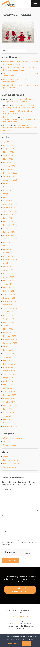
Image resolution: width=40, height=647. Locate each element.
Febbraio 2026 (9, 163)
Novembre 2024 (10, 204)
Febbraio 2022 (9, 249)
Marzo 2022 (8, 246)
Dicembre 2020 (10, 298)
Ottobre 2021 (9, 263)
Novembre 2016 (10, 426)
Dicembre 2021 (9, 256)
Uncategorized (9, 445)
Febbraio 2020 (9, 333)
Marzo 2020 (8, 329)
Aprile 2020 (8, 326)
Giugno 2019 (8, 353)
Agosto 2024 (8, 215)
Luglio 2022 (8, 242)
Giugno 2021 (8, 277)
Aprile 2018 (8, 381)
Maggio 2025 (8, 194)
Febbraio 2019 (9, 364)
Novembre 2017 (10, 399)
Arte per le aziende (15, 626)
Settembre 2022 (10, 239)
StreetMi (7, 441)
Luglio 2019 (8, 350)
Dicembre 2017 (9, 395)
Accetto (26, 644)
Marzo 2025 (8, 197)
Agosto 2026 (8, 142)
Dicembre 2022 (9, 235)
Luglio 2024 (8, 218)
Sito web (5, 532)
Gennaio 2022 (9, 253)
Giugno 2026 (8, 149)
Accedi (6, 457)
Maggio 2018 (8, 378)
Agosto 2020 (8, 312)
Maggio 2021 (8, 281)
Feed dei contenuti (11, 460)
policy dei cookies (14, 643)
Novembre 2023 (10, 225)
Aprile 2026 (8, 156)
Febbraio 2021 (9, 291)
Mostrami (20, 621)
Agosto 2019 (8, 346)
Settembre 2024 (10, 211)
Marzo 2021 (8, 288)
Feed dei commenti (11, 464)
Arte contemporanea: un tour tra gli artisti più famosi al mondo (20, 119)
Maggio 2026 (8, 152)
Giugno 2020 (9, 319)
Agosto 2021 (8, 270)
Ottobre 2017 (9, 402)
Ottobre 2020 (9, 305)
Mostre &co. (29, 626)
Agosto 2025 (8, 183)
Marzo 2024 (8, 222)
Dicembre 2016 (9, 423)
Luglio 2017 (8, 409)
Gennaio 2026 (9, 166)
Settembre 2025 (10, 180)
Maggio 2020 (8, 322)
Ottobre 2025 (9, 176)
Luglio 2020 (8, 315)
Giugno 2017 (8, 412)
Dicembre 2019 (9, 336)
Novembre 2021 (10, 260)
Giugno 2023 (8, 229)
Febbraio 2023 (9, 232)
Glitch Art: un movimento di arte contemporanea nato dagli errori (20, 127)
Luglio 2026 (8, 145)
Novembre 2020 (10, 301)
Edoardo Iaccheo (10, 117)
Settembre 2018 (10, 374)
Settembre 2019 (10, 343)
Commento (7, 490)
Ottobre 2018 (9, 371)
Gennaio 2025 (9, 201)
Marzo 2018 (8, 385)
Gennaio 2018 (9, 392)
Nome (5, 515)
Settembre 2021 (10, 267)
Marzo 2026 (8, 159)
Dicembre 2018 (9, 367)
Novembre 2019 (10, 340)
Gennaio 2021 (9, 294)
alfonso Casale (9, 111)
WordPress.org (9, 467)
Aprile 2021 (8, 284)
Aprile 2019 (8, 357)
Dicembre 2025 (9, 169)
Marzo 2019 (8, 360)
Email (5, 523)
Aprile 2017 (8, 416)
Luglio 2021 (8, 274)
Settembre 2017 (10, 406)
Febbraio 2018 (9, 388)
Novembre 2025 (10, 173)
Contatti (20, 628)
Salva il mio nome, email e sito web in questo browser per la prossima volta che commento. (19, 542)
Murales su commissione (20, 624)
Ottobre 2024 (9, 208)
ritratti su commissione (12, 438)
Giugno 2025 (8, 190)
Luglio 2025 (8, 187)
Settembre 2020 (10, 308)
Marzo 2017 (8, 419)
